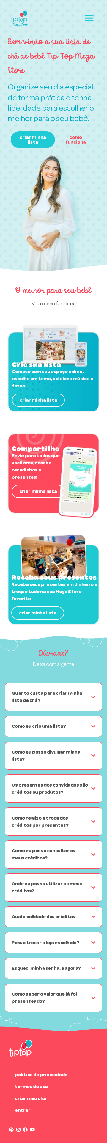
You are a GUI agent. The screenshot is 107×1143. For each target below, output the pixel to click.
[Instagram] (18, 1129)
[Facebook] (25, 1129)
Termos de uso (31, 1086)
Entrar (23, 1110)
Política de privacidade (41, 1074)
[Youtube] (32, 1129)
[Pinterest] (11, 1129)
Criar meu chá (30, 1098)
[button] (89, 18)
